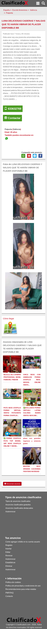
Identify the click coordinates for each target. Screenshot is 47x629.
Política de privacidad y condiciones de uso (22, 586)
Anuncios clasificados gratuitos (18, 505)
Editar (7, 552)
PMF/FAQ (9, 593)
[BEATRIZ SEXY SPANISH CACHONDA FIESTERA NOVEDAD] (32, 456)
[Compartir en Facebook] (40, 156)
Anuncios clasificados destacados (19, 508)
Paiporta (9, 13)
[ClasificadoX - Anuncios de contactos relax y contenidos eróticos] (24, 620)
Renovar (8, 556)
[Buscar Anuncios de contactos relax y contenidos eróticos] (43, 3)
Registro (8, 545)
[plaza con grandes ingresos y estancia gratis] (32, 428)
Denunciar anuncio (13, 484)
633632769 (14, 108)
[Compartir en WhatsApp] (23, 156)
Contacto (9, 596)
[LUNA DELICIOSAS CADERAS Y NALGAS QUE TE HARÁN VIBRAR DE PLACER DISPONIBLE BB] (7, 138)
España (6, 10)
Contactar (14, 118)
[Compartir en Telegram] (35, 156)
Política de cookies (13, 582)
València (33, 10)
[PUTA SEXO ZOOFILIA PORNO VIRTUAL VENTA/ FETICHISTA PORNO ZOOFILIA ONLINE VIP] (12, 394)
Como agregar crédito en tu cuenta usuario (22, 542)
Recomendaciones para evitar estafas (20, 589)
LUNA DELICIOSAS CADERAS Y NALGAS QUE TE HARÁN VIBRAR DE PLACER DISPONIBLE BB (23, 24)
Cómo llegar (8, 318)
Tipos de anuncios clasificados (17, 501)
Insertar (8, 549)
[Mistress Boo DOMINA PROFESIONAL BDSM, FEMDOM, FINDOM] (12, 368)
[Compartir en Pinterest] (29, 156)
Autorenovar (10, 512)
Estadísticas (10, 562)
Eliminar (8, 566)
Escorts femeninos (19, 10)
